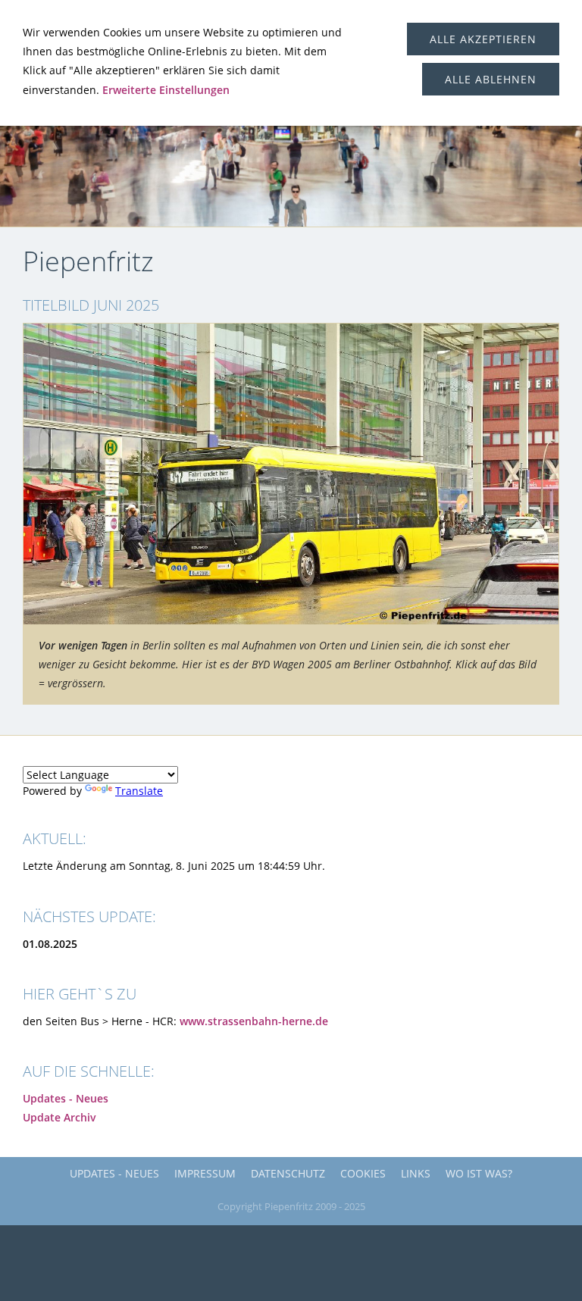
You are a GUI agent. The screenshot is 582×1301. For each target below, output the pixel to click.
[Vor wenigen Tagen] (291, 474)
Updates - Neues (65, 1098)
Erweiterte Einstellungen (166, 90)
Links (415, 1173)
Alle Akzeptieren (483, 39)
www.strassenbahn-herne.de (254, 1021)
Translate (139, 790)
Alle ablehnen (491, 79)
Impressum (205, 1173)
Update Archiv (59, 1117)
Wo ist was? (479, 1173)
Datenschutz (288, 1173)
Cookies (363, 1173)
